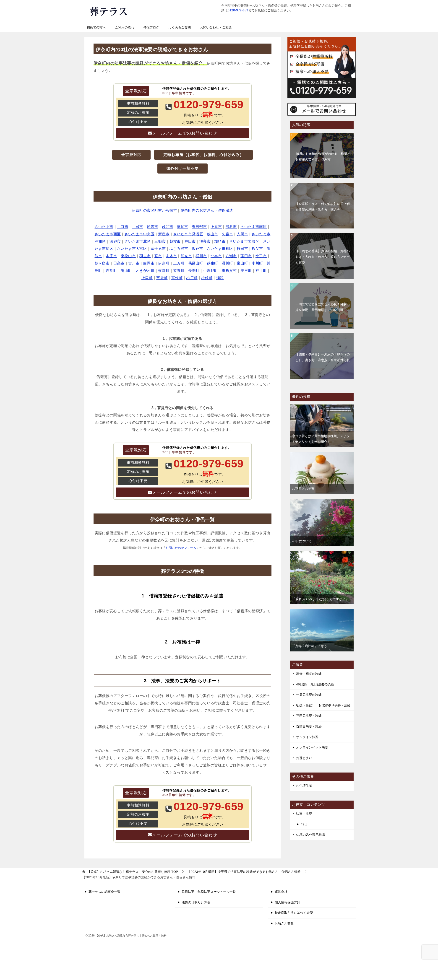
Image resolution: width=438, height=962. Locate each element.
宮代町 (176, 278)
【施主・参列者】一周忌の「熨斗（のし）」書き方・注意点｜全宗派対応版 (322, 357)
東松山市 (128, 256)
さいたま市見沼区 (188, 234)
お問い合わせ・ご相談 (216, 27)
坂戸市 (197, 249)
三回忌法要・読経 (309, 716)
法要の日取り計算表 (196, 902)
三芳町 (178, 263)
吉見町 (111, 270)
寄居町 (161, 278)
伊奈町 (163, 263)
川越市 (137, 227)
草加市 (182, 227)
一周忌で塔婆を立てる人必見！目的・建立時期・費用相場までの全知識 (322, 307)
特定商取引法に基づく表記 (294, 913)
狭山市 (212, 234)
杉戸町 (191, 278)
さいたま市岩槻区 (244, 241)
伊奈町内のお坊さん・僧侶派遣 (207, 210)
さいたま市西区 (108, 234)
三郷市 (160, 241)
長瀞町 (193, 270)
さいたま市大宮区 (132, 249)
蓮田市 (246, 256)
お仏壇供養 (304, 786)
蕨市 (158, 256)
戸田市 (190, 241)
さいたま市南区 (253, 227)
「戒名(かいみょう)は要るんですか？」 (320, 599)
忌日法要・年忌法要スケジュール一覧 (209, 892)
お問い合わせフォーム (181, 548)
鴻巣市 (205, 241)
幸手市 (261, 256)
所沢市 (152, 227)
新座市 (163, 234)
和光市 (186, 256)
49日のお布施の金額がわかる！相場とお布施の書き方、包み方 (322, 156)
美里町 (246, 270)
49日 (304, 824)
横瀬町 (163, 270)
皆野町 (178, 270)
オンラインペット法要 (312, 747)
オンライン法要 (307, 737)
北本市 (216, 256)
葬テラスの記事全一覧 (104, 892)
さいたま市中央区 (139, 234)
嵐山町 (242, 263)
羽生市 (145, 256)
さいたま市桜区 (220, 249)
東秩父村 (229, 270)
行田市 (242, 249)
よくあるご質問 (179, 27)
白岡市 (148, 263)
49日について (302, 541)
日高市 (119, 263)
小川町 (257, 263)
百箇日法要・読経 (309, 726)
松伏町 (206, 278)
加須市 (219, 241)
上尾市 (216, 227)
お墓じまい (304, 758)
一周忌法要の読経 (309, 695)
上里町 (147, 278)
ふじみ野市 (178, 249)
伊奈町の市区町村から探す (154, 210)
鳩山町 (126, 270)
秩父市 (257, 249)
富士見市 (158, 249)
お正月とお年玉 (303, 488)
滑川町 (227, 263)
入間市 (242, 234)
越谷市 (167, 227)
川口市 (122, 227)
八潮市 (231, 256)
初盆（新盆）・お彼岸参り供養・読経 (323, 705)
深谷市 (115, 241)
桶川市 (201, 256)
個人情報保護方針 (287, 902)
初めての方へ (96, 27)
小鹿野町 (210, 270)
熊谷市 (231, 227)
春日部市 (199, 227)
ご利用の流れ (124, 27)
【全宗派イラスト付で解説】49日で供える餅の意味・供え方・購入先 (322, 206)
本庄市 (111, 256)
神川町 (261, 270)
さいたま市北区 (138, 241)
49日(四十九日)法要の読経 (315, 684)
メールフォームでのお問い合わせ (184, 133)
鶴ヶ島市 (102, 263)
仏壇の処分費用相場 (310, 835)
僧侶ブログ (151, 27)
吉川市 (133, 263)
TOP (132, 872)
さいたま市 (104, 227)
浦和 (220, 278)
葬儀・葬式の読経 (309, 674)
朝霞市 (175, 241)
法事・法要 (304, 814)
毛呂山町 (195, 263)
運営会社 (281, 892)
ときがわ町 (145, 270)
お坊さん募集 (284, 923)
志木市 (171, 256)
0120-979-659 (238, 10)
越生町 (212, 263)
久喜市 (227, 234)
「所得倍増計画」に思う (309, 646)
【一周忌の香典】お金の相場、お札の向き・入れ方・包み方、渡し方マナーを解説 (322, 256)
